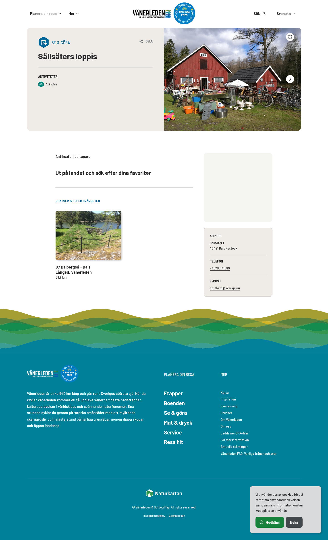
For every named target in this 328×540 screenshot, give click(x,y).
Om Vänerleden (231, 419)
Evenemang (229, 406)
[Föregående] (290, 37)
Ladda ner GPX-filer (234, 433)
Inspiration (228, 399)
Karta (225, 392)
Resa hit (173, 442)
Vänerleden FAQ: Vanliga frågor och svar (248, 453)
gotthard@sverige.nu (225, 288)
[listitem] (232, 79)
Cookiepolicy (177, 515)
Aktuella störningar (234, 446)
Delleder (226, 413)
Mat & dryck (178, 422)
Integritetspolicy (154, 515)
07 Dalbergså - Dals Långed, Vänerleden (74, 270)
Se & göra (175, 412)
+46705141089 (220, 268)
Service (173, 432)
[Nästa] (290, 79)
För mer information (235, 440)
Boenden (174, 403)
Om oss (226, 426)
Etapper (173, 393)
